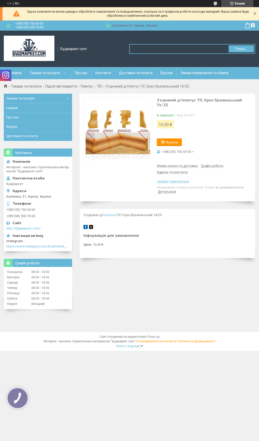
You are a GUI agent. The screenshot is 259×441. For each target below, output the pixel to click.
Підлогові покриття (61, 86)
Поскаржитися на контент (156, 341)
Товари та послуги (44, 73)
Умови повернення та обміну (205, 73)
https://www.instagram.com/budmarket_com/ (38, 246)
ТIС (99, 86)
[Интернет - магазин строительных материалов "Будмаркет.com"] (29, 49)
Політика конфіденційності (196, 341)
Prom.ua (154, 337)
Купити (172, 142)
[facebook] (85, 228)
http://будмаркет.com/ (23, 228)
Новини (12, 108)
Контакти (103, 73)
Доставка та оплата (136, 73)
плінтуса (109, 215)
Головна (14, 73)
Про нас (81, 73)
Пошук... (241, 49)
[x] (91, 228)
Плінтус (87, 86)
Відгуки (166, 73)
